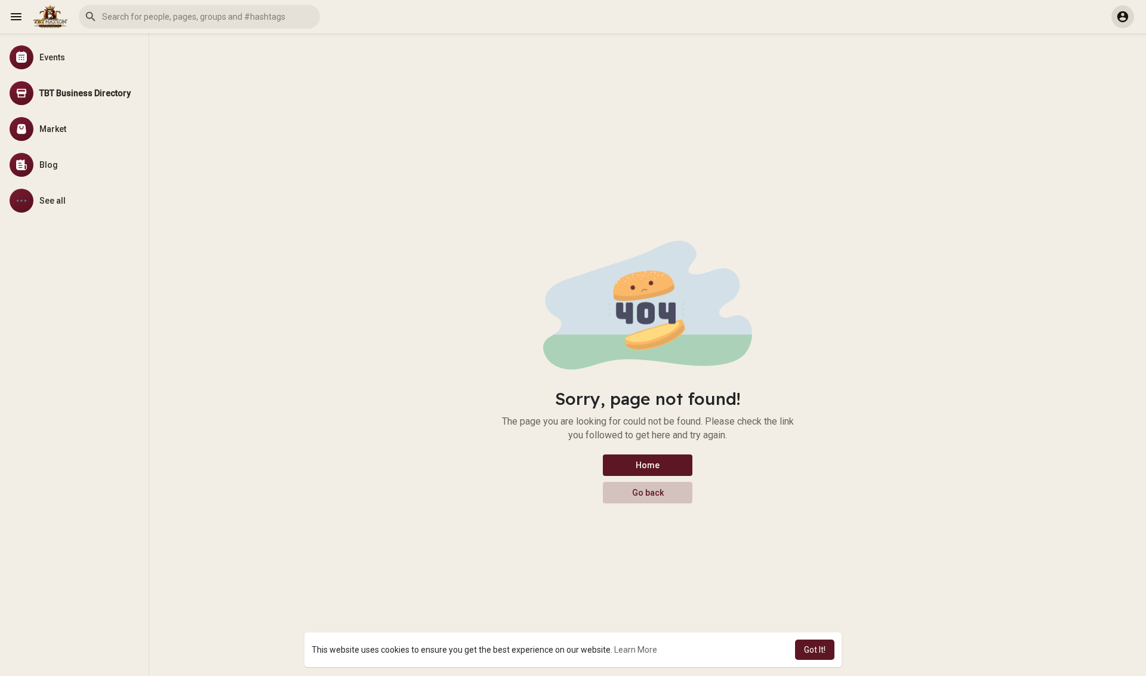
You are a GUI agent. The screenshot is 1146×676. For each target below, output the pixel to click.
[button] (199, 17)
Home (648, 465)
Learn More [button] (635, 650)
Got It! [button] (814, 650)
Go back (648, 492)
